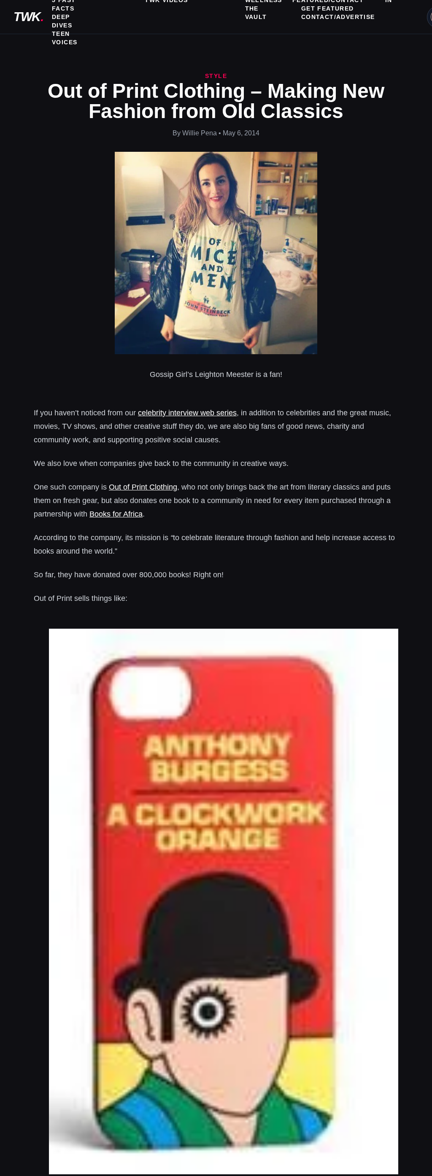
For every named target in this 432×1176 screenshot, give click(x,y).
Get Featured (327, 8)
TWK (28, 17)
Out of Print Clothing (143, 487)
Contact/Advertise (338, 16)
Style (216, 76)
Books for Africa (116, 514)
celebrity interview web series (187, 413)
